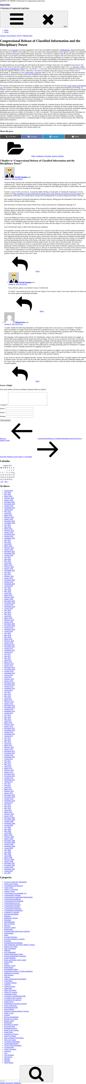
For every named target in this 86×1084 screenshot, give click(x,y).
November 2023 (9, 534)
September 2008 (9, 846)
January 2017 (8, 665)
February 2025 (9, 517)
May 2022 (7, 561)
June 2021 (7, 574)
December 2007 (9, 863)
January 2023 (8, 549)
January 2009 (8, 839)
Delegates (7, 916)
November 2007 (9, 865)
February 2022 (9, 567)
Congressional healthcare (12, 899)
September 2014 (9, 711)
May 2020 (7, 591)
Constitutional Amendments (13, 910)
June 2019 (7, 612)
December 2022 (9, 551)
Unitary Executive (10, 1049)
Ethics (33, 156)
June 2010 (7, 806)
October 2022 (8, 555)
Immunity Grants (9, 965)
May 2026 (7, 494)
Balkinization (65, 50)
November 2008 (9, 842)
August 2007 (8, 871)
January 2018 (8, 643)
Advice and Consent (11, 884)
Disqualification (9, 922)
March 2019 (8, 618)
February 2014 (9, 724)
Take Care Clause (10, 1040)
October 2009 (8, 821)
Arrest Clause (8, 888)
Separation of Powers (11, 1034)
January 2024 (8, 532)
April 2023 (7, 544)
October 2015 (8, 686)
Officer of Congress (10, 992)
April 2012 (7, 766)
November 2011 (9, 776)
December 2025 (9, 502)
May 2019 (7, 614)
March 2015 (8, 700)
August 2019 (8, 608)
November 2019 (9, 603)
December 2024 (9, 521)
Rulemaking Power (10, 1028)
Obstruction (8, 988)
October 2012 (8, 755)
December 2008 (9, 840)
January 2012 (8, 772)
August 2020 (8, 586)
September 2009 (9, 823)
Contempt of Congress (11, 912)
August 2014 (8, 713)
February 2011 (9, 791)
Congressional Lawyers (12, 903)
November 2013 (9, 730)
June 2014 (7, 717)
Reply (38, 271)
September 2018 (9, 629)
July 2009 (7, 827)
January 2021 (8, 578)
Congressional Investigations (13, 901)
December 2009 (9, 818)
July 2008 (7, 850)
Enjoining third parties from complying (17, 931)
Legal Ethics (8, 981)
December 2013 (9, 728)
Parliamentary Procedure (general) (15, 1004)
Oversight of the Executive (13, 998)
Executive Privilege (10, 937)
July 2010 (7, 804)
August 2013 (8, 736)
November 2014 (9, 707)
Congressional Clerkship (12, 895)
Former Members (10, 958)
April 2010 (7, 810)
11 (13, 472)
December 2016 (9, 667)
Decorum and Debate (11, 914)
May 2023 (7, 542)
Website (2, 416)
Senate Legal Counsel (11, 1030)
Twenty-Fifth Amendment (12, 1045)
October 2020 (8, 582)
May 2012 (7, 764)
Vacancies (7, 1051)
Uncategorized (9, 1047)
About (6, 32)
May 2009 (7, 831)
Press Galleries (9, 1009)
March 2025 (8, 515)
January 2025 (8, 519)
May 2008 (7, 854)
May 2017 (7, 658)
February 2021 (9, 576)
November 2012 (9, 753)
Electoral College (10, 927)
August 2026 (8, 490)
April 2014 (7, 721)
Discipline (7, 920)
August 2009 (8, 825)
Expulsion (7, 941)
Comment (4, 405)
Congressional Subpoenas (12, 908)
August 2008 (8, 848)
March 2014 (8, 723)
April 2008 (7, 856)
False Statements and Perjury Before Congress (19, 945)
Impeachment (8, 967)
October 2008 (8, 844)
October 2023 (8, 536)
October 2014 (8, 709)
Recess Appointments (11, 1017)
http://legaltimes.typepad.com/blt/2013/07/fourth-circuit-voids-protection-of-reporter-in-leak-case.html (47, 194)
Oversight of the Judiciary (12, 1000)
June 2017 (7, 656)
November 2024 (9, 523)
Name (2, 408)
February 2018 (9, 641)
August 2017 (8, 652)
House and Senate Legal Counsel (15, 960)
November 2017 (9, 646)
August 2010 (8, 802)
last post (15, 50)
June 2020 (7, 589)
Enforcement (8, 929)
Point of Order (5, 4)
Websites (7, 1059)
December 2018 (9, 624)
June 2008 (7, 852)
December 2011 (9, 774)
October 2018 (8, 627)
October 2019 (8, 605)
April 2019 (7, 616)
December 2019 (9, 601)
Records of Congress (11, 1019)
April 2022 (7, 563)
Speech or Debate (58, 156)
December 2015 (9, 683)
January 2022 (8, 568)
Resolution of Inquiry (11, 1024)
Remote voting (9, 1021)
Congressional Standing (12, 907)
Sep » (6, 482)
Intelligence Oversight (43, 156)
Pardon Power (9, 1002)
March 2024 (8, 529)
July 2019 (7, 610)
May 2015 (7, 696)
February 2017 (9, 664)
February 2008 (9, 860)
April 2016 (7, 677)
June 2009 (7, 829)
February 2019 (9, 620)
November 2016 (9, 669)
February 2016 (9, 679)
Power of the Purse (10, 1005)
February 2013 (9, 747)
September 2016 (9, 673)
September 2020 (9, 584)
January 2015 (8, 704)
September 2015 (9, 688)
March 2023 (8, 546)
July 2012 (7, 761)
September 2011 (9, 780)
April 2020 (7, 593)
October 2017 (8, 648)
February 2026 (9, 498)
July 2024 (7, 525)
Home (6, 30)
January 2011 (8, 793)
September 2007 (9, 869)
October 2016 (8, 671)
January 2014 (8, 726)
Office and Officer (10, 990)
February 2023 (9, 548)
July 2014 (7, 715)
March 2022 (8, 565)
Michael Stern (27, 36)
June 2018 (7, 635)
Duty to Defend (9, 924)
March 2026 (8, 496)
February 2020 (9, 597)
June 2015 (7, 694)
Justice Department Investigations (15, 979)
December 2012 (9, 751)
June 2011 (7, 785)
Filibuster (7, 950)
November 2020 (9, 580)
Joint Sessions (8, 975)
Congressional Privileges (12, 905)
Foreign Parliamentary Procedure (15, 956)
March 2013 (8, 745)
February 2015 (9, 702)
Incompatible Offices (11, 969)
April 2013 (7, 743)
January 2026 (8, 500)
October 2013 (8, 732)
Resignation (8, 1023)
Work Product (8, 1062)
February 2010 (9, 814)
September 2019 (9, 607)
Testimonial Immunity (11, 1043)
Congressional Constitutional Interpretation (18, 897)
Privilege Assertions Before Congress (16, 1011)
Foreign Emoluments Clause (13, 954)
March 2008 (8, 858)
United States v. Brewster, (33, 72)
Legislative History (10, 983)
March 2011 (8, 789)
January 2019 (8, 622)
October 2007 (8, 867)
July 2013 (7, 738)
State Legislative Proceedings (14, 1038)
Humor (6, 964)
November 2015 (9, 685)
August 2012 (8, 759)
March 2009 (8, 835)
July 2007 (7, 873)
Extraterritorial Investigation (13, 943)
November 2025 (9, 504)
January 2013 (8, 749)
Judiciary (7, 977)
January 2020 (8, 599)
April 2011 (7, 787)
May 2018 (7, 637)
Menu (65, 26)
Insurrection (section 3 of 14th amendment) (18, 971)
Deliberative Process (11, 918)
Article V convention (11, 889)
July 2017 (7, 654)
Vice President (9, 1055)
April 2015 (7, 698)
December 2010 (9, 795)
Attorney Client (9, 891)
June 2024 (7, 527)
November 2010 (9, 797)
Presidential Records (11, 1007)
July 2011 (7, 783)
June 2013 (7, 740)
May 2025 (7, 511)
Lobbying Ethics (9, 986)
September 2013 (9, 734)
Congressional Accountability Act (15, 893)
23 (9, 477)
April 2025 (7, 513)
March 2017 (8, 662)
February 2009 (9, 837)
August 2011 (8, 782)
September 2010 (9, 801)
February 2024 (9, 530)
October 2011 (8, 778)
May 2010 (7, 808)
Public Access (8, 1013)
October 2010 (8, 799)
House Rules (8, 962)
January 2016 (8, 681)
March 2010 (8, 812)
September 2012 (9, 757)
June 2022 (7, 559)
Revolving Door (9, 1026)
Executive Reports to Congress (14, 939)
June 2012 (7, 762)
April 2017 (7, 660)
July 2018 (7, 633)
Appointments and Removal (13, 886)
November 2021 (9, 570)
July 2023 (7, 540)
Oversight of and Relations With (14, 996)
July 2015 (7, 692)
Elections (7, 926)
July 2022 (7, 557)
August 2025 (8, 510)
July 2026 (7, 492)
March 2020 (8, 595)
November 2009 (9, 820)
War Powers (8, 1057)
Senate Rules (8, 1032)
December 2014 (9, 705)
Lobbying (7, 985)
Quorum (7, 1015)
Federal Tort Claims (10, 946)
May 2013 (7, 742)
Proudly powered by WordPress (10, 1083)
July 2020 (7, 587)
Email (2, 412)
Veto (5, 1053)
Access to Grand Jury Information (15, 882)
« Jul (1, 482)
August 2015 (8, 690)
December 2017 (9, 645)
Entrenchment (8, 933)
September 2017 (9, 650)
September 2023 (9, 538)
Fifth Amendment (10, 948)
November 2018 (9, 626)
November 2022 (9, 553)
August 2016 (8, 675)
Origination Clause (10, 994)
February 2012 (9, 770)
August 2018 (8, 631)
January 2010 (8, 816)
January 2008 (8, 861)
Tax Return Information (12, 1042)
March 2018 (8, 639)
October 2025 (8, 506)
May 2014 (7, 719)
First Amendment (10, 952)
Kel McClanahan (21, 177)
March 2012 (8, 768)
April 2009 (7, 833)
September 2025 (9, 508)
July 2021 (7, 572)
